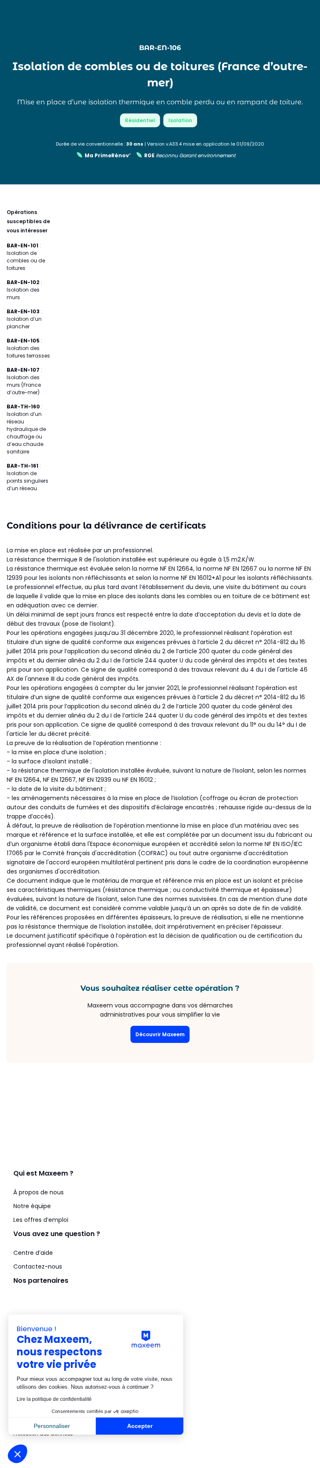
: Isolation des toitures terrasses (28, 348)
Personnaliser (52, 1426)
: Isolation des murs (24, 290)
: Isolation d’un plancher (24, 319)
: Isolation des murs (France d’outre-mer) (24, 381)
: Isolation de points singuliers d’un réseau (27, 477)
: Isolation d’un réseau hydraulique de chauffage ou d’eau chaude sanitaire (26, 429)
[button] (18, 1454)
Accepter (139, 1426)
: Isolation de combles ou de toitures (26, 257)
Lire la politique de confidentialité (54, 1399)
